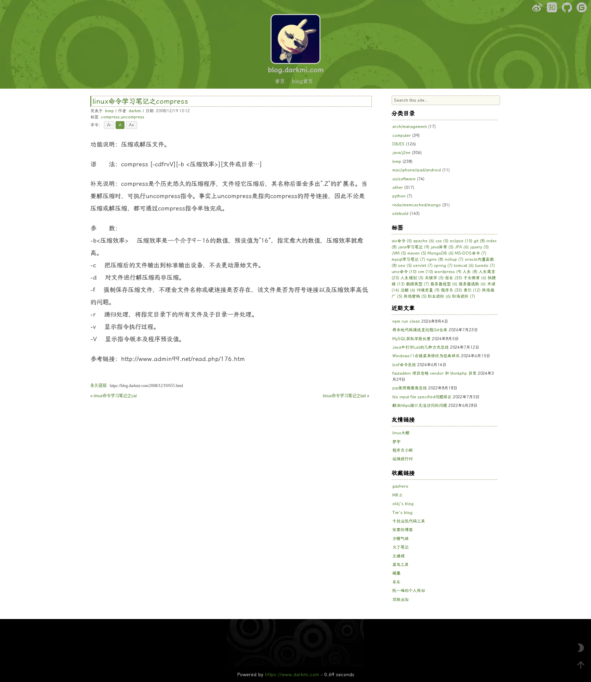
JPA (462, 247)
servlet (423, 265)
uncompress (132, 117)
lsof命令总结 (404, 364)
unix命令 (404, 271)
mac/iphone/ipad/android (416, 170)
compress (110, 117)
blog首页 (302, 81)
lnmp (109, 110)
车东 (396, 582)
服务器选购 (472, 284)
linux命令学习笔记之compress (140, 101)
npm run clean (406, 321)
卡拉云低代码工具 (408, 521)
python (399, 196)
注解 (407, 290)
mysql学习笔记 (408, 259)
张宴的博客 (402, 529)
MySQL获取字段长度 (411, 338)
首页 (280, 81)
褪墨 (396, 573)
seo (405, 265)
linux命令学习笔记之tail (344, 396)
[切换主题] (581, 648)
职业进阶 (439, 296)
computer (401, 135)
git (479, 241)
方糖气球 (400, 538)
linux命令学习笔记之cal (115, 396)
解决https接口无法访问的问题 (419, 405)
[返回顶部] (581, 665)
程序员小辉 (402, 450)
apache (423, 241)
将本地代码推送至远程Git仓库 (419, 329)
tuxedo (485, 265)
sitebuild (400, 213)
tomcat (464, 265)
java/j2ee (401, 152)
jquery (479, 247)
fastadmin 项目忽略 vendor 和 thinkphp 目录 (434, 373)
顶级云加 (400, 599)
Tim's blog (402, 512)
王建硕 (398, 556)
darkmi (135, 110)
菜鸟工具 (400, 564)
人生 (470, 271)
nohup (454, 259)
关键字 (434, 277)
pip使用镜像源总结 (409, 388)
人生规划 (411, 277)
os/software (404, 179)
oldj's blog (402, 503)
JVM (399, 253)
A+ (131, 125)
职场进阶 (463, 296)
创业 (453, 277)
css (441, 241)
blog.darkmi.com (296, 70)
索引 (472, 290)
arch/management (409, 126)
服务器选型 (443, 284)
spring (443, 265)
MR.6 (397, 495)
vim (425, 271)
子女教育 (474, 277)
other (397, 187)
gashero (400, 486)
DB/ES (398, 144)
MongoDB (441, 253)
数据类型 (417, 284)
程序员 (451, 290)
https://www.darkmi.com (292, 674)
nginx (434, 259)
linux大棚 (400, 432)
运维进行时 (402, 458)
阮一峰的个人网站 (408, 590)
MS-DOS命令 (470, 253)
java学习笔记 (413, 247)
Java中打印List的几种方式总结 (420, 347)
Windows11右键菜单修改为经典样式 (426, 355)
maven (416, 253)
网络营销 (415, 296)
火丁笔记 (400, 547)
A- (109, 125)
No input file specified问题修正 (421, 397)
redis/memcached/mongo (416, 205)
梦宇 (396, 441)
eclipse (461, 241)
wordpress (447, 271)
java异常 (442, 247)
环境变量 (428, 290)
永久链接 (98, 385)
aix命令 (402, 241)
